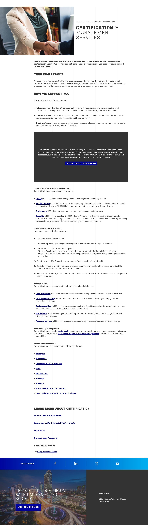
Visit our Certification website (48, 415)
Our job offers (28, 507)
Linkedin (75, 463)
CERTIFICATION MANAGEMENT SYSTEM (104, 22)
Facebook (55, 463)
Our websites (104, 493)
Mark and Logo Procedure (45, 438)
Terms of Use (104, 501)
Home (77, 22)
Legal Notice (121, 499)
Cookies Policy (110, 499)
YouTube (117, 463)
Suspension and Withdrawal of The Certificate (54, 423)
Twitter (96, 463)
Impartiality (39, 430)
